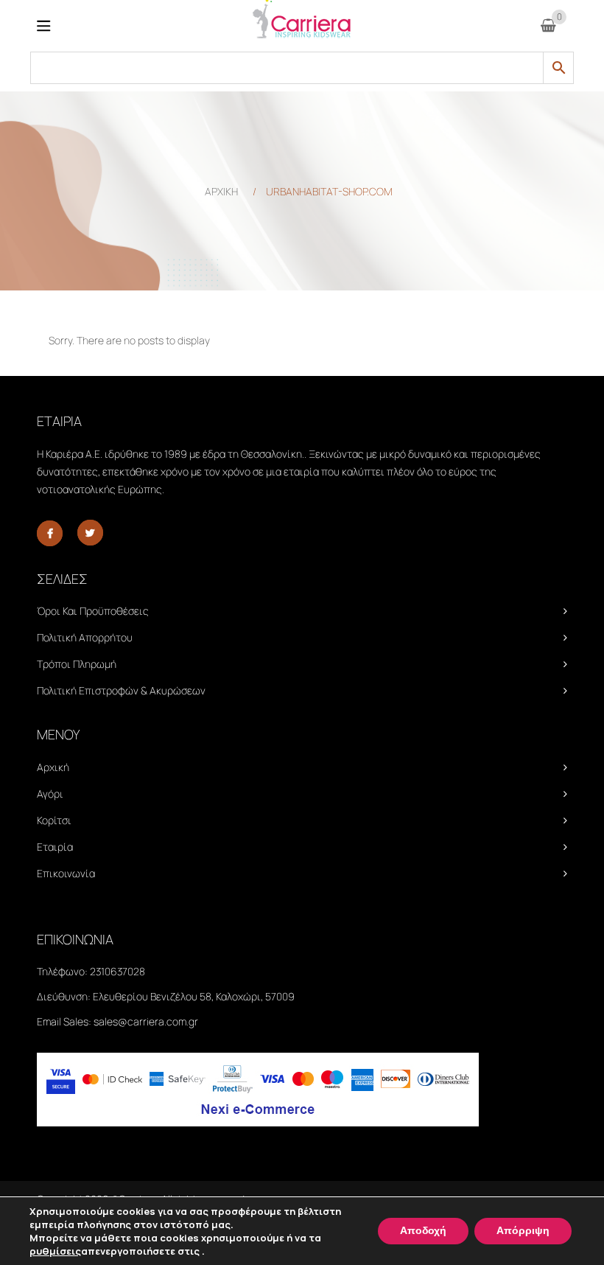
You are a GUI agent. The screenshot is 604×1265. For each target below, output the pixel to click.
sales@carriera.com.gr (146, 1021)
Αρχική (53, 767)
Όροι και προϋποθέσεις (93, 611)
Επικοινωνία (66, 873)
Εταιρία (55, 847)
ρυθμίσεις (55, 1251)
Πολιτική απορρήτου (85, 637)
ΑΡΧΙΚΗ (221, 191)
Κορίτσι (54, 820)
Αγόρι (50, 794)
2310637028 (117, 971)
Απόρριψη (522, 1231)
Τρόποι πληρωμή (76, 664)
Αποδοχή (423, 1231)
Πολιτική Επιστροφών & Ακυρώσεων (121, 690)
